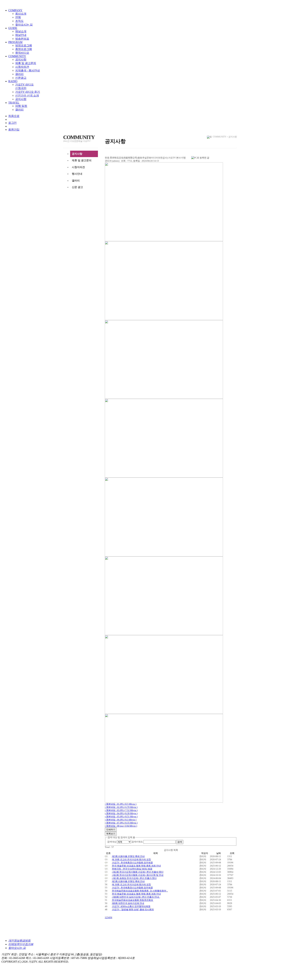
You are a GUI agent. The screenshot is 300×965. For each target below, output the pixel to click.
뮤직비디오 (22, 52)
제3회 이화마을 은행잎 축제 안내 (128, 856)
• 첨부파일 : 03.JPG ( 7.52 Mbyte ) (121, 810)
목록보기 (110, 833)
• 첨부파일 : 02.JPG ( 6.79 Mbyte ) (121, 807)
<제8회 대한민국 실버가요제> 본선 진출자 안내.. (136, 897)
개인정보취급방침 (19, 940)
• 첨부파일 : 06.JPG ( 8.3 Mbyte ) (120, 819)
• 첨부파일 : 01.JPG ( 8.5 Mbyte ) (120, 804)
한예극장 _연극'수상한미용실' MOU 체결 (132, 869)
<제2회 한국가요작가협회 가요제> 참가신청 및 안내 (137, 875)
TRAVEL (13, 102)
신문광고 (20, 77)
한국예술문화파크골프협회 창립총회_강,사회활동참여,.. (140, 890)
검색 (179, 842)
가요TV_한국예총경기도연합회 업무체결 (132, 862)
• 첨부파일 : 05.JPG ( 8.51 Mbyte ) (121, 816)
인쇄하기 (110, 829)
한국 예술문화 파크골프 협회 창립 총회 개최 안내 (136, 865)
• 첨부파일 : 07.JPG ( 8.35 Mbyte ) (121, 822)
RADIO (12, 81)
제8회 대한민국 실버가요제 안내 (128, 903)
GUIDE (12, 28)
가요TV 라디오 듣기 (27, 91)
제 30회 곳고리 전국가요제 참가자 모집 (131, 859)
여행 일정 (21, 105)
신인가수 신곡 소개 (27, 95)
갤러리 (19, 74)
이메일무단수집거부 (20, 944)
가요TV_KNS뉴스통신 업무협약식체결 (131, 906)
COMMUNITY (17, 56)
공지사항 (20, 59)
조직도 (19, 20)
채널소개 (20, 31)
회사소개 (20, 13)
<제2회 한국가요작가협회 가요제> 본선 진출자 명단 (137, 872)
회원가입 (13, 129)
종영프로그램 (23, 49)
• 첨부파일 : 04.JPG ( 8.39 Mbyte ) (121, 813)
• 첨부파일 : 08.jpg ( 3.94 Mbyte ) (121, 826)
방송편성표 (22, 38)
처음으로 (13, 116)
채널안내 (20, 35)
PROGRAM (15, 42)
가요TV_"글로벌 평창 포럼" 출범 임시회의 (133, 909)
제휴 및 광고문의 (25, 63)
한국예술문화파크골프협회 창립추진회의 (132, 900)
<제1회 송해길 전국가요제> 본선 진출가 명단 (134, 878)
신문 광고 (77, 187)
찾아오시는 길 (24, 24)
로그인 (12, 122)
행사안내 (77, 173)
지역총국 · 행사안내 (27, 70)
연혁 (18, 17)
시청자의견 (22, 66)
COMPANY (15, 10)
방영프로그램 (23, 45)
